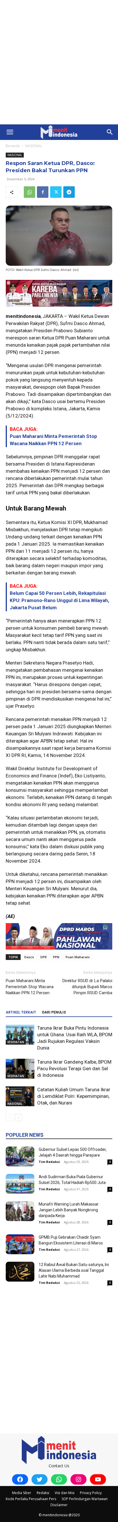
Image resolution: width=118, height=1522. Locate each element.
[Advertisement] (59, 62)
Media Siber (21, 1492)
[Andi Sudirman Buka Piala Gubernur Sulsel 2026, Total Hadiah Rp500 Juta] (20, 1184)
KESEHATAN (15, 1042)
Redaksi (43, 1492)
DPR (43, 957)
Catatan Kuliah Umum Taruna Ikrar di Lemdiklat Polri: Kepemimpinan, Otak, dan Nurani (73, 1096)
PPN (56, 957)
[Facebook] (42, 192)
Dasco (29, 957)
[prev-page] (9, 1117)
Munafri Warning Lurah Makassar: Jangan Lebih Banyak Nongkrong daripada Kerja (69, 1210)
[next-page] (18, 1117)
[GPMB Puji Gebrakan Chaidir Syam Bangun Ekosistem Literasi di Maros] (20, 1244)
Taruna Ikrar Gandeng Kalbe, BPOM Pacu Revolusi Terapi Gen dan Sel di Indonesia (74, 1068)
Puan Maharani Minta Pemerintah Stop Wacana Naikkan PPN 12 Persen (30, 986)
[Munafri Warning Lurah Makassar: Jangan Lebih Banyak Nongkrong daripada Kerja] (20, 1211)
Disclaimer (59, 1504)
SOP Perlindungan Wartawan (85, 1498)
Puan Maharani (78, 957)
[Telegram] (69, 192)
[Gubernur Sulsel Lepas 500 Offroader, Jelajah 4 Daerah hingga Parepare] (20, 1156)
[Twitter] (56, 192)
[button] (10, 132)
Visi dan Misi (64, 1492)
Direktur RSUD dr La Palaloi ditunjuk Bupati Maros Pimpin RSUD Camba (87, 986)
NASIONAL (33, 145)
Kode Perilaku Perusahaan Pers (31, 1498)
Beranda (13, 145)
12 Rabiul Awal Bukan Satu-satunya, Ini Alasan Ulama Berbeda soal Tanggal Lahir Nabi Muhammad (74, 1270)
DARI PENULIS (54, 1012)
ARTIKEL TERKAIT (21, 1012)
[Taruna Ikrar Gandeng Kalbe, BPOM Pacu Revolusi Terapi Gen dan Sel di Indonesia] (20, 1069)
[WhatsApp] (29, 192)
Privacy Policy (91, 1492)
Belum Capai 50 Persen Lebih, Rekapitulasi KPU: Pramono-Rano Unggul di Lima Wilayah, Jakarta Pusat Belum (59, 600)
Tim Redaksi (49, 1161)
